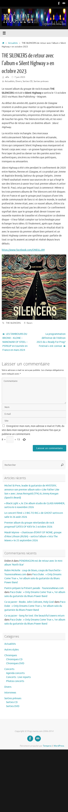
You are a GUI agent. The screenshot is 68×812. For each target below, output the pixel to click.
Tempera (47, 745)
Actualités (13, 43)
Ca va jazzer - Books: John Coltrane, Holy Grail (29, 601)
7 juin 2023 (19, 77)
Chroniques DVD (15, 663)
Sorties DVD (12, 706)
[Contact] (63, 3)
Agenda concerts (15, 673)
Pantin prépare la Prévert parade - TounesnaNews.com (34, 588)
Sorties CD (28, 81)
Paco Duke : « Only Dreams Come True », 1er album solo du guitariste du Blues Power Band (32, 578)
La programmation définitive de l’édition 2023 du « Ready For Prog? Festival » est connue (51, 340)
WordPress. (59, 745)
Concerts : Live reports (18, 677)
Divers (19, 81)
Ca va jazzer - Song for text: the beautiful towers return (34, 615)
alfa (7, 77)
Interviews (10, 692)
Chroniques (10, 655)
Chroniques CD (14, 659)
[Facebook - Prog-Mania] (58, 3)
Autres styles (11, 649)
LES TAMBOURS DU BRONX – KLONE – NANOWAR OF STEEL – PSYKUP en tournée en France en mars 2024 (15, 342)
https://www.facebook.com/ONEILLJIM (23, 249)
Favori (29, 323)
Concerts (9, 669)
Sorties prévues (41, 81)
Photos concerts (15, 681)
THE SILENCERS (13, 323)
